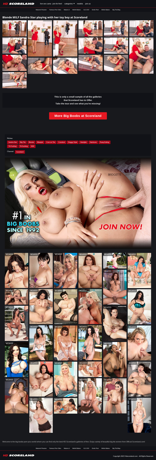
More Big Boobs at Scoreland (78, 116)
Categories (68, 4)
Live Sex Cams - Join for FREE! (51, 4)
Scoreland (20, 152)
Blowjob (40, 142)
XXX (32, 146)
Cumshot (61, 142)
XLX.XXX (86, 10)
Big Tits (22, 142)
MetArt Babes (76, 10)
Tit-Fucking (12, 146)
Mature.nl (67, 10)
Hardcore (93, 142)
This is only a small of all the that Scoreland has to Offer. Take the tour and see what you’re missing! (78, 100)
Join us (88, 4)
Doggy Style (72, 142)
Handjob (83, 142)
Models (80, 4)
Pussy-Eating (104, 142)
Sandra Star (12, 142)
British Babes (106, 10)
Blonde (31, 142)
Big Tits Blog (116, 10)
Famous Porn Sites (55, 10)
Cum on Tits (50, 142)
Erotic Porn (95, 10)
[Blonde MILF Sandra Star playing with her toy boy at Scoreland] (14, 28)
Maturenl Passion (41, 10)
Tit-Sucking (24, 146)
